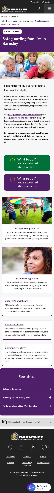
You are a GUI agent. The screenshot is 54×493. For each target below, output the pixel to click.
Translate (34, 2)
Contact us (10, 457)
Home (4, 16)
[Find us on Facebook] (9, 447)
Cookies (10, 462)
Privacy (43, 457)
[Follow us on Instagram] (21, 447)
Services (15, 16)
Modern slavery (43, 462)
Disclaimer (27, 457)
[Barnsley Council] (14, 9)
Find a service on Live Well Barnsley (20, 406)
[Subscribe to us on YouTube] (45, 447)
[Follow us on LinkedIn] (33, 447)
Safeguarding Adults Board (17, 117)
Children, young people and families (18, 21)
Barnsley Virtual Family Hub (16, 397)
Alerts (47, 2)
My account (39, 8)
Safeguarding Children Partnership (25, 114)
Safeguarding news (12, 389)
